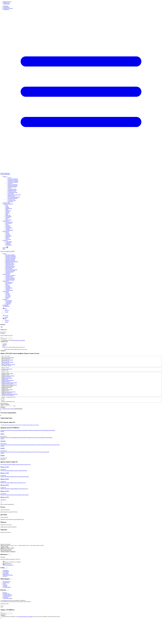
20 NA (31, 424)
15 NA (16, 424)
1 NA (2, 424)
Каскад (7, 224)
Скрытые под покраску (13, 182)
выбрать (2, 431)
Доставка (8, 233)
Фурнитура (10, 201)
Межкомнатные (6, 593)
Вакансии (8, 237)
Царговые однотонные (13, 181)
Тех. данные (8, 295)
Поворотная (8, 210)
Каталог (5, 176)
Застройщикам (6, 7)
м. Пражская (8, 242)
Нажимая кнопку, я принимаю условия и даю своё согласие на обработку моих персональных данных (31, 616)
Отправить (3, 615)
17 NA (22, 424)
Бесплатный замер (18, 408)
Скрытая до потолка (10, 277)
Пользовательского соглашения (18, 340)
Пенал (7, 206)
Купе (7, 205)
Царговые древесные (12, 184)
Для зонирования (9, 230)
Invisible (7, 207)
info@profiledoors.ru (9, 565)
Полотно (2, 404)
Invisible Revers (9, 208)
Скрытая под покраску (10, 275)
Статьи (7, 238)
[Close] (2, 606)
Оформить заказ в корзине (8, 408)
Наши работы (8, 235)
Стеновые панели (12, 200)
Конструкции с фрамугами (14, 197)
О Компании (6, 570)
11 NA (4, 424)
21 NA (34, 424)
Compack (7, 213)
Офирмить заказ (4, 341)
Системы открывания (12, 198)
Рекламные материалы (8, 8)
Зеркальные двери (12, 189)
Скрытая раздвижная (10, 278)
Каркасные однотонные (13, 179)
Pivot (7, 218)
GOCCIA (3, 441)
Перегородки (6, 221)
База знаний (8, 239)
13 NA (10, 424)
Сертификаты (6, 9)
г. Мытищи (8, 243)
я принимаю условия (13, 340)
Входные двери (11, 195)
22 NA (37, 424)
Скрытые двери (6, 202)
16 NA (19, 424)
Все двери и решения (12, 178)
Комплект (7, 404)
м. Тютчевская (9, 241)
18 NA (25, 424)
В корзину (3, 333)
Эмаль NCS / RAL (12, 191)
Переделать (13, 551)
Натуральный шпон (12, 186)
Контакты (5, 240)
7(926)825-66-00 (6, 2)
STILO (2, 434)
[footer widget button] (6, 590)
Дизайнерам (5, 6)
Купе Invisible (8, 216)
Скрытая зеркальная (10, 279)
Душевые (8, 229)
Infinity (7, 209)
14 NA (13, 424)
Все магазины (9, 245)
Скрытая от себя (9, 276)
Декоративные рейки (7, 598)
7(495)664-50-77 (6, 3)
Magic (7, 214)
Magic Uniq (8, 215)
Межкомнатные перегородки (14, 194)
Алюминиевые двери (12, 192)
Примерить (3, 350)
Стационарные (9, 227)
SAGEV (3, 448)
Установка (8, 234)
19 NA (28, 424)
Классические (9, 223)
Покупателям (6, 231)
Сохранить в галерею (5, 551)
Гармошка (8, 217)
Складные (8, 225)
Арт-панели (5, 597)
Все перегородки (9, 222)
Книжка (7, 211)
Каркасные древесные (13, 185)
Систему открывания (7, 594)
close (13, 251)
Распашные (8, 226)
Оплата (7, 232)
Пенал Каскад (9, 219)
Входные (5, 592)
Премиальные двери (12, 190)
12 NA (7, 424)
